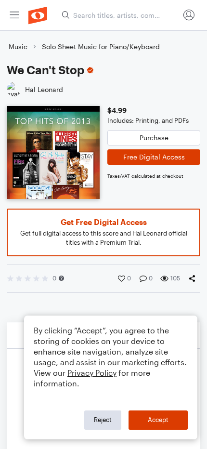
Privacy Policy (91, 372)
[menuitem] (14, 15)
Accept (158, 419)
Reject (103, 419)
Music (18, 46)
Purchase (154, 137)
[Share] (194, 278)
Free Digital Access (154, 157)
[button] (61, 278)
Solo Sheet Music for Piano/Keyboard (101, 46)
